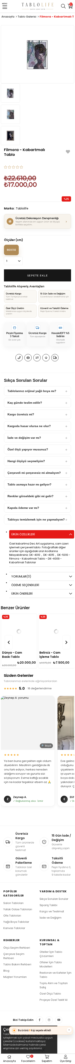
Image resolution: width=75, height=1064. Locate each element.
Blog (6, 971)
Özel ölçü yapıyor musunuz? (28, 449)
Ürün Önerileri (21, 593)
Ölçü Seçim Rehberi (16, 948)
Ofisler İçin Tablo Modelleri (51, 964)
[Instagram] (49, 1020)
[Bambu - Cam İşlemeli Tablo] (57, 632)
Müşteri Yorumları (15, 977)
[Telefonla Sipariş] (19, 357)
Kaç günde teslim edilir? (25, 402)
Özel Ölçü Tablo (50, 994)
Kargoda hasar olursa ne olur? (29, 426)
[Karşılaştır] (37, 357)
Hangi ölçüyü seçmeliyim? (26, 461)
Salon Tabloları (13, 903)
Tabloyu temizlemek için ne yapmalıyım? (36, 519)
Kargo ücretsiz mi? (21, 414)
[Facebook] (39, 1020)
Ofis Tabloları (12, 916)
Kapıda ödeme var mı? (23, 507)
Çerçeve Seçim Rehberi (13, 956)
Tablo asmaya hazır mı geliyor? (29, 484)
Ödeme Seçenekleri (25, 585)
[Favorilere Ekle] (68, 151)
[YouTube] (58, 1020)
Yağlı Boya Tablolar (16, 922)
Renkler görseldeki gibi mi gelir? (31, 496)
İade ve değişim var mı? (24, 437)
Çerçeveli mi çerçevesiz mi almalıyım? (34, 472)
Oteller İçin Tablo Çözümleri (51, 954)
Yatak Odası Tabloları (17, 909)
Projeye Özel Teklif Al (54, 1000)
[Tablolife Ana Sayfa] (37, 6)
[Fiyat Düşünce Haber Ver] (46, 357)
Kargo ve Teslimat (52, 911)
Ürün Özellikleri (23, 534)
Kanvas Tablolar (14, 928)
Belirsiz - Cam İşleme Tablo (13, 655)
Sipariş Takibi (48, 905)
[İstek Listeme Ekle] (28, 357)
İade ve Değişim (50, 918)
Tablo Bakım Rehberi (17, 964)
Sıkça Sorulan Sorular (54, 899)
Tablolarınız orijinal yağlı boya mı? (32, 391)
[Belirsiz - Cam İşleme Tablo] (20, 632)
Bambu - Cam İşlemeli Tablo (50, 655)
